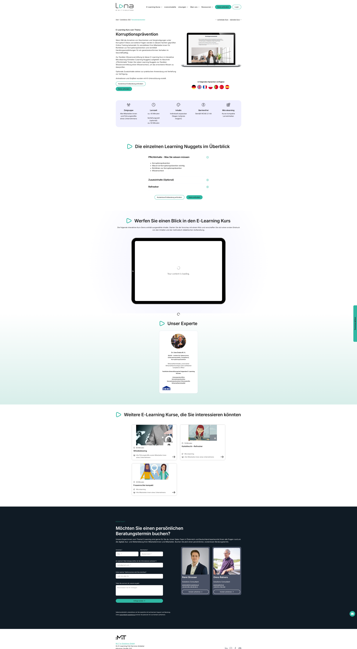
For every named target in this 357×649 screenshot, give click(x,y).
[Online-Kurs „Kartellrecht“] (202, 426)
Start (117, 19)
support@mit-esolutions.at (127, 614)
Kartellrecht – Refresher (192, 446)
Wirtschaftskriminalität (178, 383)
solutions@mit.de (218, 585)
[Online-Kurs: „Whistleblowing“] (154, 426)
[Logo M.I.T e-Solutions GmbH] (121, 636)
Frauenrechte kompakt (143, 485)
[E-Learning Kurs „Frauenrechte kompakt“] (154, 464)
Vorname (119, 550)
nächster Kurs (235, 20)
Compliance (123, 19)
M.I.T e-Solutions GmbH (125, 644)
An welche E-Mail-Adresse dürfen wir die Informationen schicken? (136, 561)
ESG (129, 19)
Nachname (144, 550)
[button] (178, 157)
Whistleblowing (140, 451)
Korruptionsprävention (178, 379)
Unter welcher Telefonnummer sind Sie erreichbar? (131, 572)
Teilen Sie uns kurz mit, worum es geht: (127, 583)
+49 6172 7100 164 (219, 587)
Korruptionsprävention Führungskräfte (178, 381)
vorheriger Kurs (222, 20)
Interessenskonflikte (178, 377)
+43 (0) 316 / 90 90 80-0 (190, 587)
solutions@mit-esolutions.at (190, 585)
